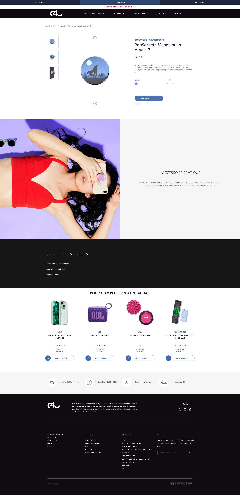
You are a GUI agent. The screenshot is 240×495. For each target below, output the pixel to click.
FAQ (123, 468)
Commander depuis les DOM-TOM (136, 459)
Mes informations (93, 453)
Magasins (126, 465)
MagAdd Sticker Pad (140, 336)
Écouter (160, 14)
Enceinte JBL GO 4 (100, 336)
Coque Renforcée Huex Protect (60, 337)
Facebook (180, 409)
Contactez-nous (129, 462)
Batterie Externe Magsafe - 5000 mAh (180, 337)
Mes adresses (91, 450)
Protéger (119, 14)
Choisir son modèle (94, 14)
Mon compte (90, 440)
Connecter (140, 14)
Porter (177, 14)
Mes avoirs (90, 447)
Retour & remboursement (133, 443)
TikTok (190, 409)
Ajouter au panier (148, 98)
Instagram (185, 409)
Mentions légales (130, 447)
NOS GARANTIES (128, 456)
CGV (123, 440)
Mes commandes (92, 443)
